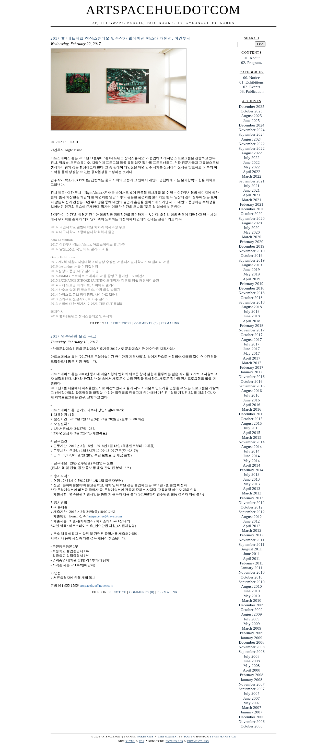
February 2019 (251, 284)
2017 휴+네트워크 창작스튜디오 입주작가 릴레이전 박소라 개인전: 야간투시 (121, 38)
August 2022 (251, 153)
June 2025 (251, 121)
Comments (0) (146, 323)
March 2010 (251, 600)
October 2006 (252, 726)
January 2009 (251, 638)
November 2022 (252, 144)
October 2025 (252, 111)
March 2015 (251, 437)
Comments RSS (198, 741)
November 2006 (252, 722)
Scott (188, 736)
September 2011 (251, 544)
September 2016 (252, 386)
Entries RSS (174, 741)
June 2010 (251, 591)
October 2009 (252, 610)
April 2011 (251, 559)
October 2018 (252, 298)
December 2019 (251, 246)
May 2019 (251, 274)
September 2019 (252, 260)
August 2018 (251, 307)
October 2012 (252, 507)
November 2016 (252, 377)
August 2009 (251, 614)
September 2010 (252, 582)
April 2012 (251, 526)
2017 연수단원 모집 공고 (73, 336)
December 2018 (251, 288)
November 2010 (252, 572)
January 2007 (251, 712)
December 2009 (251, 605)
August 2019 (251, 265)
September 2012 (252, 512)
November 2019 (252, 251)
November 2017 (252, 330)
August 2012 (251, 517)
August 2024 (251, 139)
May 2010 (251, 596)
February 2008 (251, 675)
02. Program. (251, 63)
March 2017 (251, 363)
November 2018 (252, 293)
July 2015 (252, 428)
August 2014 (251, 447)
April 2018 (251, 321)
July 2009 (252, 619)
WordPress (145, 736)
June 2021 (251, 190)
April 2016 (251, 405)
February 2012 (251, 535)
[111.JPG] (118, 129)
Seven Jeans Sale (223, 736)
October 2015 (252, 419)
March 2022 (251, 176)
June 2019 (251, 270)
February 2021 (251, 204)
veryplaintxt (168, 736)
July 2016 (252, 395)
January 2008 (251, 680)
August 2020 (251, 223)
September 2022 (252, 148)
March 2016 (251, 409)
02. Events (251, 87)
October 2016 (252, 381)
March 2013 (251, 493)
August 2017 (251, 340)
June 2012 (251, 521)
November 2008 (252, 647)
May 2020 (251, 232)
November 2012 (252, 503)
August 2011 (251, 549)
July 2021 (252, 186)
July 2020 (252, 228)
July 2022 (252, 158)
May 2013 (251, 484)
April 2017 (251, 358)
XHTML (130, 741)
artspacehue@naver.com (105, 516)
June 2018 (251, 316)
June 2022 (251, 162)
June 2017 (251, 349)
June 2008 (251, 661)
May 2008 (251, 666)
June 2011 (251, 554)
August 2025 (251, 116)
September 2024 (252, 134)
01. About (252, 58)
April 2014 (251, 465)
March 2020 (251, 237)
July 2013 (252, 474)
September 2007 (252, 689)
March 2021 (251, 200)
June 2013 (251, 479)
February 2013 (251, 498)
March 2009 (251, 628)
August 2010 (251, 586)
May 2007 (251, 703)
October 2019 (252, 255)
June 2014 (251, 456)
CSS (141, 741)
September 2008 (252, 652)
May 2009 (251, 624)
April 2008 (251, 670)
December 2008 (251, 642)
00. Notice (117, 592)
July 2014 (252, 451)
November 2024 (252, 130)
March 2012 (251, 530)
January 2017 (251, 372)
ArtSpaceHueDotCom (163, 10)
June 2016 (251, 400)
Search (251, 38)
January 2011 (251, 568)
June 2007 (251, 698)
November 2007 (252, 684)
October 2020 (252, 214)
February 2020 (251, 242)
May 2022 (251, 167)
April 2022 (251, 172)
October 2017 (252, 335)
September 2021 (252, 181)
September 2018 (252, 302)
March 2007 (251, 707)
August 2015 (251, 423)
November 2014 (252, 442)
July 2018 (252, 311)
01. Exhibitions (118, 323)
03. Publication (252, 91)
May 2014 (251, 461)
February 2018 (251, 325)
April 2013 (251, 489)
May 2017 (251, 353)
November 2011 (251, 540)
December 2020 (251, 209)
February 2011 (251, 563)
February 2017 (251, 367)
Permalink (170, 323)
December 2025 (251, 107)
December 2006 (251, 717)
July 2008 (252, 656)
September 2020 (252, 218)
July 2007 (252, 693)
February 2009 (251, 633)
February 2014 (251, 470)
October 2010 (252, 577)
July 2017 (252, 344)
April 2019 (251, 279)
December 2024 (251, 125)
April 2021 (251, 195)
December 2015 (251, 414)
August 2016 (251, 391)
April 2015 (251, 433)
